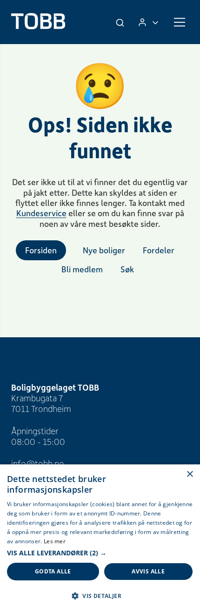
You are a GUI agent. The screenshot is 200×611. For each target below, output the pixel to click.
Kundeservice (41, 213)
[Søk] (121, 22)
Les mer (55, 541)
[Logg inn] (148, 22)
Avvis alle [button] (148, 571)
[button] (100, 553)
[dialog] (100, 537)
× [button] (189, 474)
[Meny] (179, 22)
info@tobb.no (37, 463)
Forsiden (41, 250)
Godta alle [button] (53, 571)
